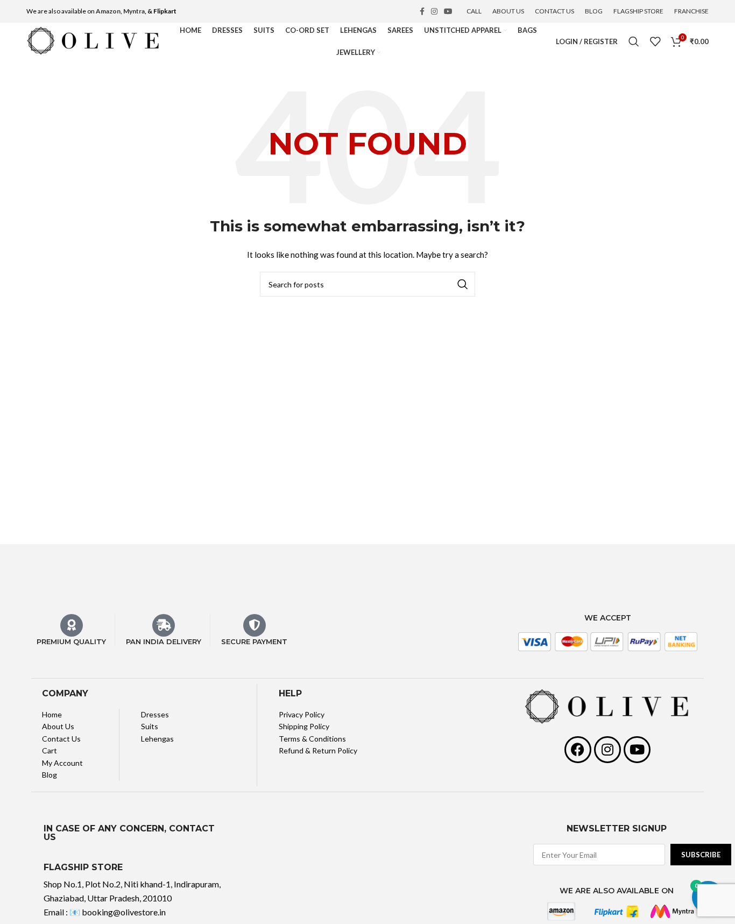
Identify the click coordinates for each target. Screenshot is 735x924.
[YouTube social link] (448, 11)
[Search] (634, 41)
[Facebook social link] (422, 11)
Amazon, (109, 11)
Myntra (134, 11)
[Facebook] (577, 749)
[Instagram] (607, 749)
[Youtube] (637, 749)
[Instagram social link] (434, 11)
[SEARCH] (462, 284)
